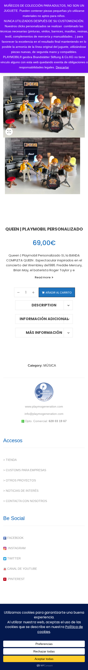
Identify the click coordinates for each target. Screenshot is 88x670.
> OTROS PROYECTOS (19, 480)
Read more (43, 277)
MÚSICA (49, 365)
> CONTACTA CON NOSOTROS (25, 501)
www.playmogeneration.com (44, 406)
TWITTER (13, 558)
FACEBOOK (14, 538)
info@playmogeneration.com (44, 413)
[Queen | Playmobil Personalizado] (42, 166)
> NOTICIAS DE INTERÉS (20, 490)
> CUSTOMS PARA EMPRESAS (24, 470)
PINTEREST (15, 579)
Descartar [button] (62, 67)
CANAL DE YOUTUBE (21, 568)
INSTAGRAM (16, 548)
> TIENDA (10, 460)
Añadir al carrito (58, 293)
